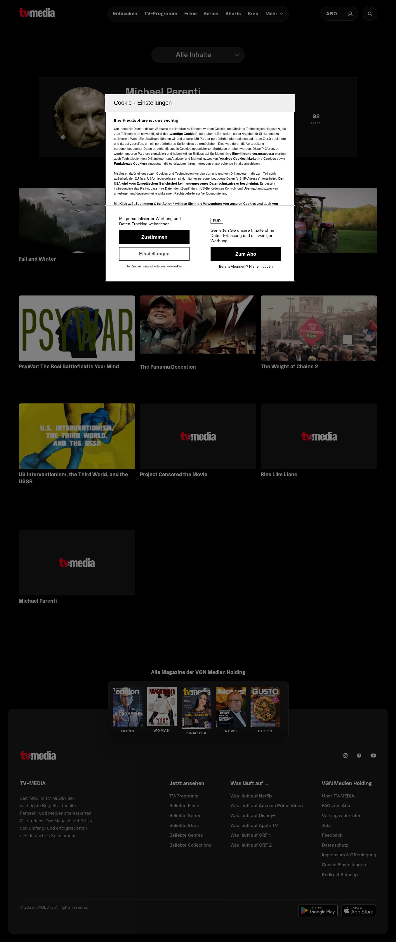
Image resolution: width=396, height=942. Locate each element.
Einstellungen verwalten (154, 254)
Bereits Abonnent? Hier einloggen (246, 266)
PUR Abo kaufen (246, 254)
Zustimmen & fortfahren (154, 237)
